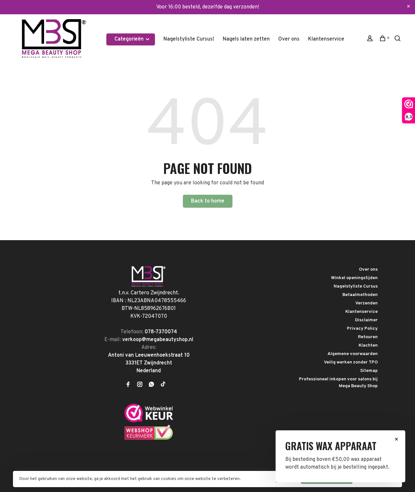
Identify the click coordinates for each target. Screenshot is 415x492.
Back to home (207, 201)
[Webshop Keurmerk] (148, 439)
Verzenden (366, 303)
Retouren (368, 337)
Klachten (368, 345)
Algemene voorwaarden (352, 354)
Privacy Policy (362, 328)
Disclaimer (366, 320)
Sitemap (369, 371)
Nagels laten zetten (246, 39)
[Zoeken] (398, 40)
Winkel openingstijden (354, 278)
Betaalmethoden (360, 295)
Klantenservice (326, 39)
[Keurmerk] (148, 421)
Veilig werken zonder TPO (351, 362)
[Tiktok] (163, 385)
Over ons (289, 39)
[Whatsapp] (151, 385)
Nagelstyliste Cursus (356, 286)
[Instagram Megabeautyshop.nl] (139, 385)
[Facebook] (128, 385)
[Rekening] (370, 40)
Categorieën (129, 39)
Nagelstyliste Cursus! (188, 39)
